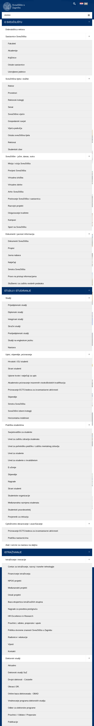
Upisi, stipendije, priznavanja (19, 354)
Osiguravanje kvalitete (18, 213)
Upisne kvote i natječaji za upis (22, 376)
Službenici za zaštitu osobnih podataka (26, 283)
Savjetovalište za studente (20, 432)
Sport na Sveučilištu (17, 227)
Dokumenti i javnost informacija (20, 234)
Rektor (11, 86)
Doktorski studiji (13, 658)
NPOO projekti (14, 581)
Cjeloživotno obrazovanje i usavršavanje (24, 524)
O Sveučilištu (13, 22)
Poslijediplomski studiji (18, 333)
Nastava (12, 347)
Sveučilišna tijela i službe (17, 79)
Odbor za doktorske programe (21, 708)
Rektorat (12, 142)
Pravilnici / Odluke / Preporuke (22, 715)
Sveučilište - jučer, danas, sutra (20, 156)
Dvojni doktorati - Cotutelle (20, 679)
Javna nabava (14, 255)
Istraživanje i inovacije (16, 559)
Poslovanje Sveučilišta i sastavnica (24, 199)
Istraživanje (13, 552)
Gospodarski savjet (17, 121)
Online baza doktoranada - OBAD (23, 694)
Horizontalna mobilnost (18, 418)
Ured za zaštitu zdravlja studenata (23, 439)
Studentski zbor (15, 149)
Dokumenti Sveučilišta (18, 241)
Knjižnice (12, 58)
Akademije (13, 51)
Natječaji (12, 262)
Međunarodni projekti (17, 588)
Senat (10, 107)
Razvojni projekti (15, 206)
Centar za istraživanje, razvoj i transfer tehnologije (31, 567)
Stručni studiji (14, 326)
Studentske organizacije (19, 496)
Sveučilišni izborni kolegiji (20, 411)
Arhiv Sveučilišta (15, 192)
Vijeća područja (15, 128)
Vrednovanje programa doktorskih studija (26, 701)
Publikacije (13, 722)
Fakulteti (12, 43)
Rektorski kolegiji (16, 100)
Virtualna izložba (15, 178)
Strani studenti (14, 369)
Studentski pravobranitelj (19, 510)
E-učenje (12, 467)
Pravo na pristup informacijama (22, 276)
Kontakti (11, 651)
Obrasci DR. (13, 686)
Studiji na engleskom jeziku (20, 340)
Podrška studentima (15, 425)
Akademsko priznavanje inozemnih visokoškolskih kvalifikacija (36, 383)
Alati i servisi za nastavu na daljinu (21, 545)
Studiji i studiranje (17, 290)
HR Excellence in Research (20, 616)
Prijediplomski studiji (17, 305)
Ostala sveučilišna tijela (19, 135)
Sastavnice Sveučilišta (16, 36)
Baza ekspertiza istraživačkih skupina (25, 602)
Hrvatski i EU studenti (18, 361)
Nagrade (12, 481)
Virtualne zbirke (15, 185)
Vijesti (11, 644)
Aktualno (12, 665)
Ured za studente (16, 453)
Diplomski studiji (15, 312)
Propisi (11, 248)
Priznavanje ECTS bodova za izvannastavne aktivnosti (33, 390)
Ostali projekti (14, 595)
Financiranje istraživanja (19, 574)
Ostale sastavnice (16, 65)
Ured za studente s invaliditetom (22, 460)
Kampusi (12, 220)
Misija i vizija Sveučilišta (19, 163)
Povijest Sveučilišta (17, 170)
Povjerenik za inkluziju (18, 517)
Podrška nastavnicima (18, 538)
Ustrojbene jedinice (16, 72)
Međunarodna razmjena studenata (23, 503)
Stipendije (12, 397)
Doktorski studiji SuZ (17, 672)
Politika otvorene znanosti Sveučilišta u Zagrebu (30, 630)
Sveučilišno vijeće (16, 114)
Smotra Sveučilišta (16, 269)
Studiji (8, 298)
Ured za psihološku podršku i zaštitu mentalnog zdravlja (33, 446)
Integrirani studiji (15, 319)
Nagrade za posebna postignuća (22, 609)
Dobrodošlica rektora (15, 29)
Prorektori (12, 93)
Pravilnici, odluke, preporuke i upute (24, 623)
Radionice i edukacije (17, 637)
